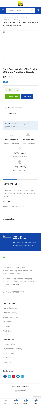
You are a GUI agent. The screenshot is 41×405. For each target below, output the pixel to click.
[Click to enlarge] (7, 61)
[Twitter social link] (9, 376)
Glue (16, 20)
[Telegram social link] (22, 376)
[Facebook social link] (5, 376)
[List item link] (20, 281)
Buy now (27, 96)
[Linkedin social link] (18, 376)
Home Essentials (18, 17)
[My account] (38, 10)
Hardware (7, 20)
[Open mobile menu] (3, 10)
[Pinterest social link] (13, 376)
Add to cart (13, 96)
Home (6, 17)
